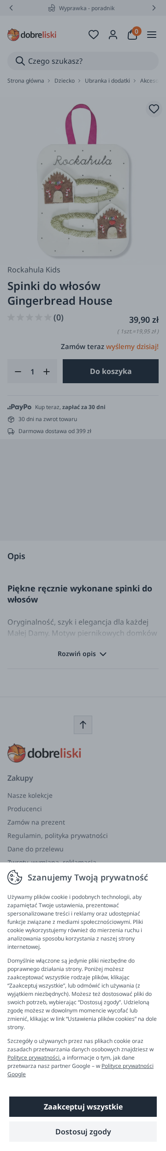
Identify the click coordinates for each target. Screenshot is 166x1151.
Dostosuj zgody (83, 1132)
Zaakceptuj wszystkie (83, 1107)
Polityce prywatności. (34, 1057)
